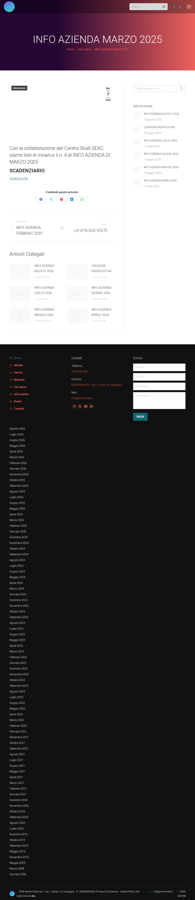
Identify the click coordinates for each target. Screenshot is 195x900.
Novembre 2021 (19, 737)
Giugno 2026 (17, 440)
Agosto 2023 (17, 622)
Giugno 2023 (17, 634)
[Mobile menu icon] (189, 6)
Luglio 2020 (16, 828)
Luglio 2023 (16, 628)
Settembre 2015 (19, 845)
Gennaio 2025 (18, 531)
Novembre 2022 (19, 674)
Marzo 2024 (17, 588)
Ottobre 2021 (17, 742)
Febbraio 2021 (18, 788)
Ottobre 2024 (17, 548)
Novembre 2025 (19, 474)
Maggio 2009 (17, 862)
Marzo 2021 (17, 782)
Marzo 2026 (17, 457)
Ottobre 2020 (17, 811)
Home (18, 358)
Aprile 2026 (16, 451)
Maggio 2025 (17, 508)
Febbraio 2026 (18, 462)
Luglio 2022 (16, 697)
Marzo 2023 (17, 651)
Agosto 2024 (17, 560)
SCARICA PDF (19, 178)
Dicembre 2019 (19, 834)
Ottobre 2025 (17, 480)
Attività (18, 365)
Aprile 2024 (16, 582)
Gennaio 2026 (18, 468)
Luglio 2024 (16, 565)
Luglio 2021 (16, 760)
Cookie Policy (127, 891)
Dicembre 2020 (19, 800)
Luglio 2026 (16, 434)
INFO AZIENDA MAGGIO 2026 (44, 312)
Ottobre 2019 (17, 840)
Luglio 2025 (16, 497)
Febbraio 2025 (18, 525)
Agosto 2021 (17, 754)
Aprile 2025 (16, 514)
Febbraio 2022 (18, 725)
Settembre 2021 (19, 748)
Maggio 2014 (17, 851)
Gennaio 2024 (18, 594)
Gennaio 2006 (18, 874)
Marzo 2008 (17, 868)
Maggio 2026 (17, 445)
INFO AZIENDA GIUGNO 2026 (101, 290)
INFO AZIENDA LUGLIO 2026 (44, 290)
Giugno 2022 (17, 702)
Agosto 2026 (17, 428)
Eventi (18, 401)
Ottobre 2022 (17, 680)
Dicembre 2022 (19, 668)
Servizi (18, 372)
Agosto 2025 (17, 491)
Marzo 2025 (17, 520)
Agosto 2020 (17, 822)
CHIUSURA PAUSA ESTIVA (101, 268)
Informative (19, 88)
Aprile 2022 (16, 714)
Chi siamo (20, 386)
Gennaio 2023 (18, 662)
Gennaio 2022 (18, 731)
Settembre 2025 (19, 485)
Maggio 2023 (17, 640)
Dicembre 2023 (19, 600)
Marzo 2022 (17, 720)
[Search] (163, 6)
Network (19, 379)
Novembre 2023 (19, 605)
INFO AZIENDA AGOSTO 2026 (44, 268)
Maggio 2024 (17, 577)
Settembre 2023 (19, 617)
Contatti (19, 408)
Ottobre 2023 (17, 611)
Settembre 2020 (19, 817)
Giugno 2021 (17, 765)
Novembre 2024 (19, 542)
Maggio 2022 (17, 708)
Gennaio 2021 (18, 794)
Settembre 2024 (19, 554)
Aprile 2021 (16, 777)
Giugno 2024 (17, 571)
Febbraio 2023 (18, 657)
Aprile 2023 (16, 645)
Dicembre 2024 (19, 537)
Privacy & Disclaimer (107, 891)
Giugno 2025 (17, 502)
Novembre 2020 (19, 805)
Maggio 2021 (17, 771)
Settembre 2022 (19, 685)
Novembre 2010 (19, 857)
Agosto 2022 (17, 691)
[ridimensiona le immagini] (20, 271)
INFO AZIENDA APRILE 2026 (101, 312)
